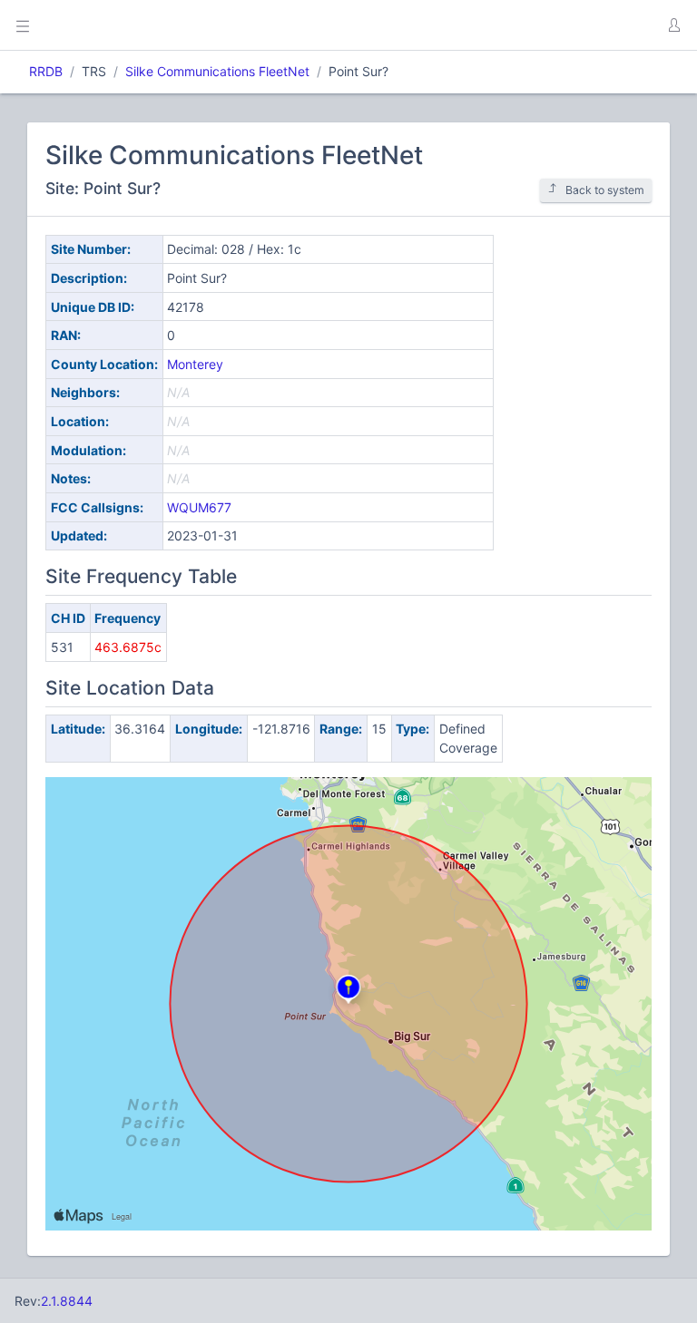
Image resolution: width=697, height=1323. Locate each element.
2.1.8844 (67, 1300)
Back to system (604, 190)
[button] (673, 25)
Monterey (195, 364)
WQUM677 (199, 507)
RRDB (46, 71)
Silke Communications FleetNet (217, 71)
